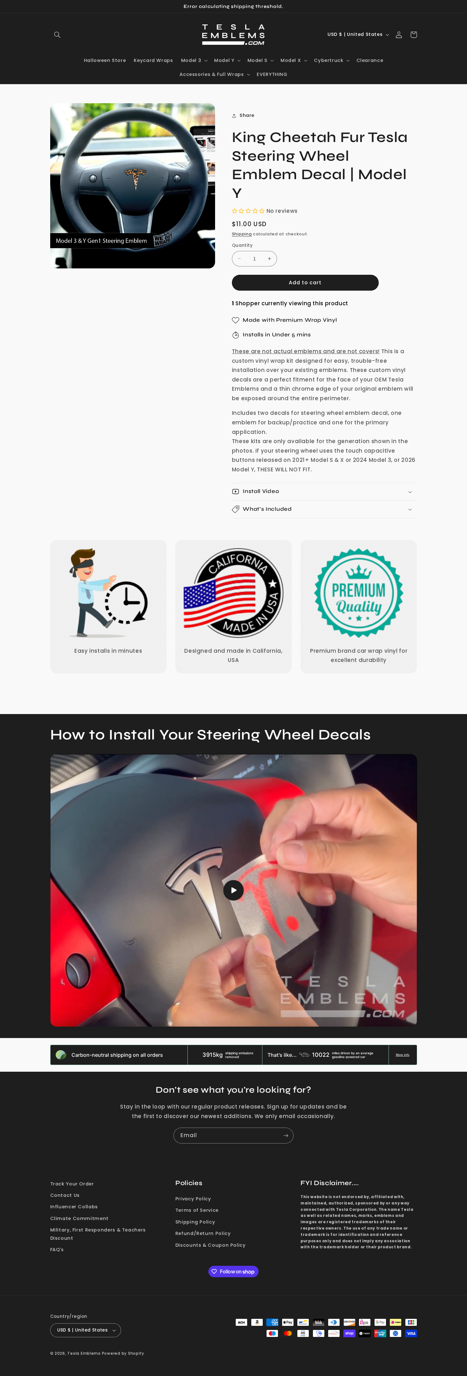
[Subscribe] (286, 1135)
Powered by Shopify (123, 1353)
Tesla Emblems (84, 1353)
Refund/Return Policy (203, 1233)
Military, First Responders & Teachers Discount (98, 1234)
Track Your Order (72, 1184)
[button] (57, 34)
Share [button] (247, 115)
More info (402, 1054)
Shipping (242, 234)
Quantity (242, 245)
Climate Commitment (79, 1218)
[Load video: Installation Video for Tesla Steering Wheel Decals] (233, 890)
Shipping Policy (195, 1222)
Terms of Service (197, 1210)
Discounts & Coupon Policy (210, 1245)
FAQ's (57, 1249)
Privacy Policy (193, 1199)
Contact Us (65, 1195)
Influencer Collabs (74, 1207)
